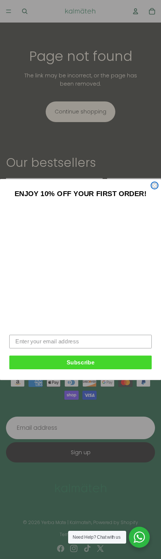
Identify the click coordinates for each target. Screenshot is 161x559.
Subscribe (81, 362)
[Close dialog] (154, 185)
